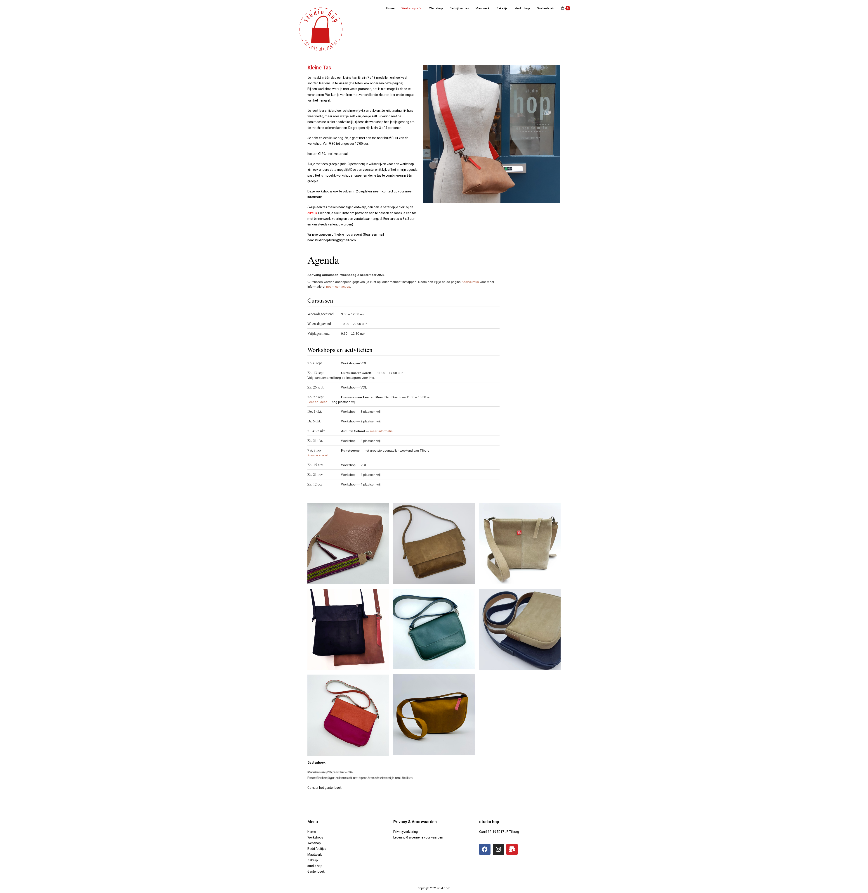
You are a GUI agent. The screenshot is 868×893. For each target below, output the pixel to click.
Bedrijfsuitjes (316, 848)
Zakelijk (312, 860)
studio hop (314, 866)
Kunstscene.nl (317, 455)
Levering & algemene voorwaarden (418, 837)
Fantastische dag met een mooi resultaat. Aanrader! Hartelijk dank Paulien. (360, 778)
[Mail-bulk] (512, 849)
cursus (312, 213)
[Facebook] (485, 849)
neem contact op (338, 286)
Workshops (315, 837)
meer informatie (381, 431)
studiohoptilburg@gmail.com (335, 240)
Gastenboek (316, 871)
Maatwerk (314, 854)
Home (311, 832)
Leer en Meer (317, 402)
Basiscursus (470, 282)
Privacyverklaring (405, 832)
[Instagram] (498, 849)
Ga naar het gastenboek (324, 787)
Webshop (314, 843)
